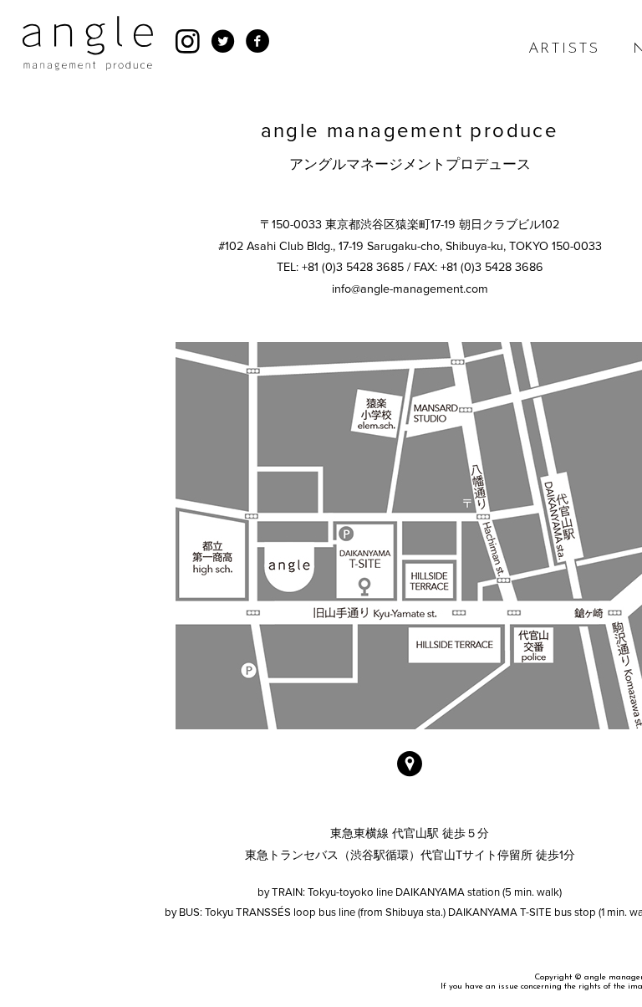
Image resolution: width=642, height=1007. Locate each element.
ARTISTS (564, 49)
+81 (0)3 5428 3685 (353, 267)
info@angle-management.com (410, 289)
